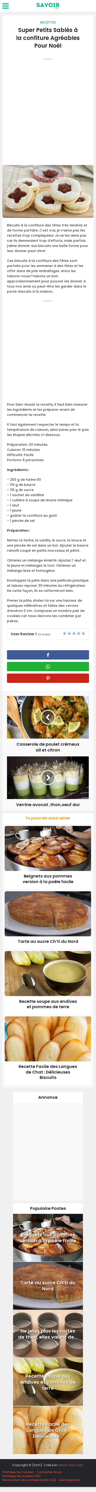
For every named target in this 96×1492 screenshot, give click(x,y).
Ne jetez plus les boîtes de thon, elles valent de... (48, 1334)
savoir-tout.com (70, 1465)
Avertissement (69, 1480)
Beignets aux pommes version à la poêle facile (48, 878)
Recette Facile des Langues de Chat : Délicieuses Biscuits (48, 1072)
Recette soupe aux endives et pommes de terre (48, 1004)
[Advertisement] (48, 110)
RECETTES (48, 22)
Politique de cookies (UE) (21, 1476)
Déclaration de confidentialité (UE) (29, 1480)
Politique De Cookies (18, 1472)
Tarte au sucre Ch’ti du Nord (48, 941)
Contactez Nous (49, 1472)
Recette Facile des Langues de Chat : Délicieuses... (48, 1430)
